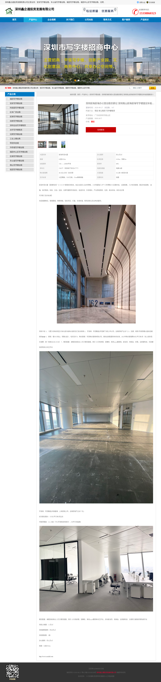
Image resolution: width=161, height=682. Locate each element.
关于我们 (70, 20)
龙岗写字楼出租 (16, 121)
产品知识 (145, 20)
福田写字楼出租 (16, 99)
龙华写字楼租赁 (16, 130)
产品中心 (33, 20)
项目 (96, 111)
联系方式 (107, 20)
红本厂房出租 (15, 112)
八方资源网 (90, 676)
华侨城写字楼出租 (17, 147)
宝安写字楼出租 (16, 103)
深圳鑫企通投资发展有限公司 (106, 672)
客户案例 (126, 20)
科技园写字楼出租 (17, 108)
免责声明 (97, 676)
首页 (14, 20)
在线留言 (100, 130)
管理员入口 (104, 676)
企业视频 (52, 20)
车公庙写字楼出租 (17, 161)
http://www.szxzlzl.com (46, 656)
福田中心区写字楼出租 (19, 152)
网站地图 (111, 676)
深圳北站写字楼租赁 (18, 125)
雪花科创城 (14, 143)
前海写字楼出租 (16, 117)
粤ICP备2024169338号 (89, 672)
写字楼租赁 (110, 111)
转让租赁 (102, 111)
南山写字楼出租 (16, 165)
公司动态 (89, 20)
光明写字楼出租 (16, 134)
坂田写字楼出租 (16, 169)
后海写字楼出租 (16, 156)
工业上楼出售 (15, 139)
